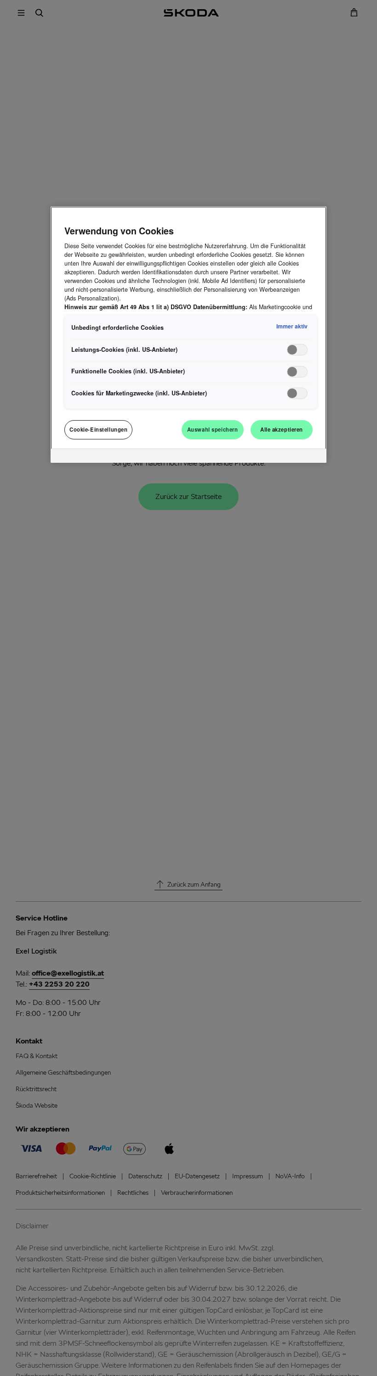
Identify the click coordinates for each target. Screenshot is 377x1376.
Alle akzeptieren (281, 429)
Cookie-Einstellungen (98, 429)
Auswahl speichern (212, 429)
